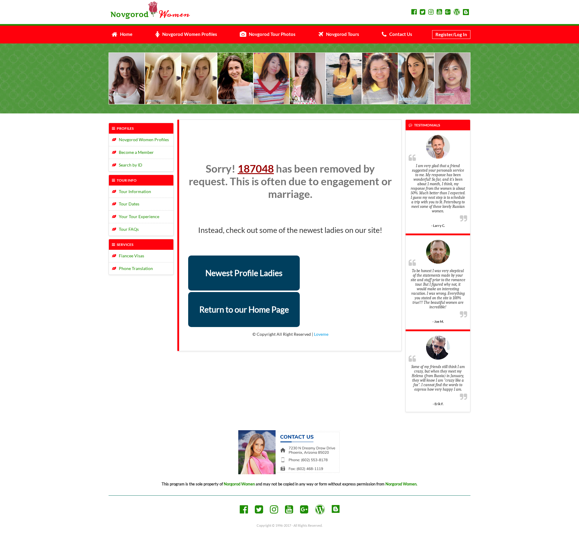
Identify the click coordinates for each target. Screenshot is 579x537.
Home (124, 34)
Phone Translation (134, 268)
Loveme (321, 334)
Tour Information (133, 191)
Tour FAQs (127, 229)
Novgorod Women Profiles (188, 34)
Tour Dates (127, 203)
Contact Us (399, 34)
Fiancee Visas (130, 255)
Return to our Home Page (244, 309)
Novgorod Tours (341, 34)
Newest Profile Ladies (244, 273)
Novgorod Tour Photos (271, 34)
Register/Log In (451, 34)
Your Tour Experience (137, 216)
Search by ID (129, 164)
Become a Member (135, 152)
